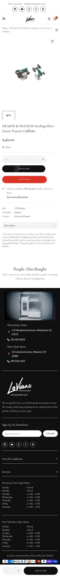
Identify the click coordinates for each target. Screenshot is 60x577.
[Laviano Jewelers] (30, 18)
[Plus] (42, 159)
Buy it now (24, 179)
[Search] (49, 19)
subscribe (50, 433)
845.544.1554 (18, 361)
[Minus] (6, 159)
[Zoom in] (52, 41)
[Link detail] (15, 9)
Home (4, 28)
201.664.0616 (18, 339)
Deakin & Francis (22, 216)
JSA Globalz (47, 555)
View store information (17, 196)
